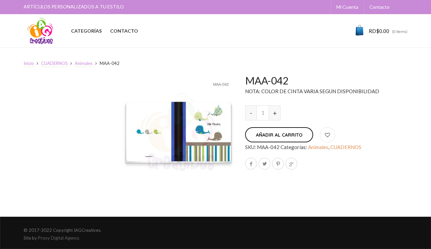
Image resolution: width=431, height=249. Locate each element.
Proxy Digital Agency (58, 238)
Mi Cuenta (347, 7)
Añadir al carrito (279, 135)
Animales (84, 63)
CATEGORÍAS (86, 31)
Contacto (379, 7)
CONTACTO (124, 31)
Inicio (29, 63)
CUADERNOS (54, 63)
